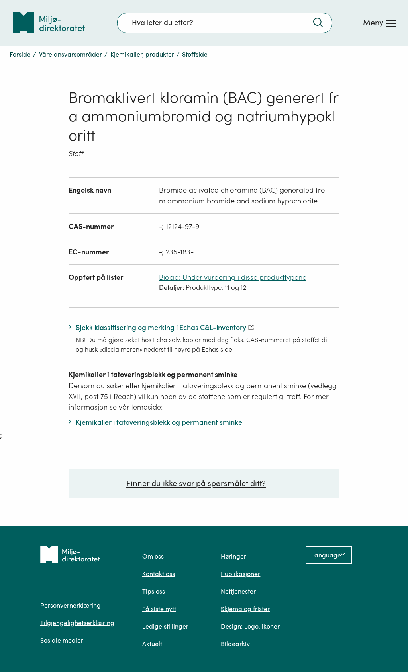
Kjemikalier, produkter (142, 54)
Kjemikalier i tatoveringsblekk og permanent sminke (153, 374)
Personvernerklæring (70, 605)
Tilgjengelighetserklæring (77, 623)
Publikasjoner (240, 574)
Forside (20, 54)
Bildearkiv (235, 644)
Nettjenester (238, 591)
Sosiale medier (61, 640)
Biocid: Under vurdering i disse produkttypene (232, 277)
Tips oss (153, 591)
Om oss (153, 556)
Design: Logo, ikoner (250, 626)
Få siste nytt (159, 609)
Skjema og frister (245, 609)
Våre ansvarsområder (70, 54)
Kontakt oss (158, 574)
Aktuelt (152, 644)
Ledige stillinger (165, 626)
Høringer (233, 556)
